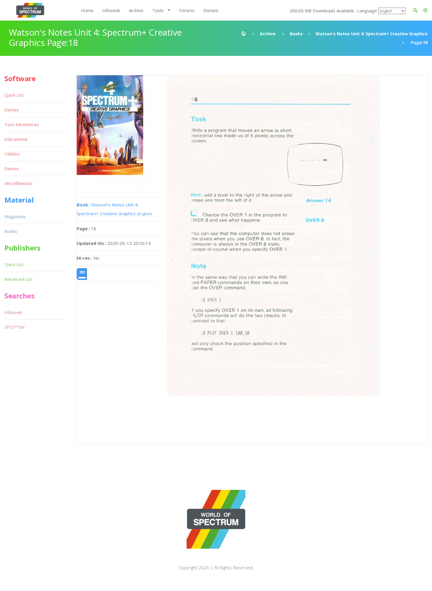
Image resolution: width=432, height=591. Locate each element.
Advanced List (18, 279)
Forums (187, 10)
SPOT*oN (14, 327)
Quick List (14, 95)
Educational (15, 139)
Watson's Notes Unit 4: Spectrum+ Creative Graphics (372, 33)
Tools (158, 10)
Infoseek (111, 10)
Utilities (12, 154)
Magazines (15, 216)
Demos (11, 168)
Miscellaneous (18, 183)
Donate (210, 10)
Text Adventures (21, 124)
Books (296, 33)
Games (11, 110)
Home (87, 10)
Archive (136, 10)
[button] (425, 10)
